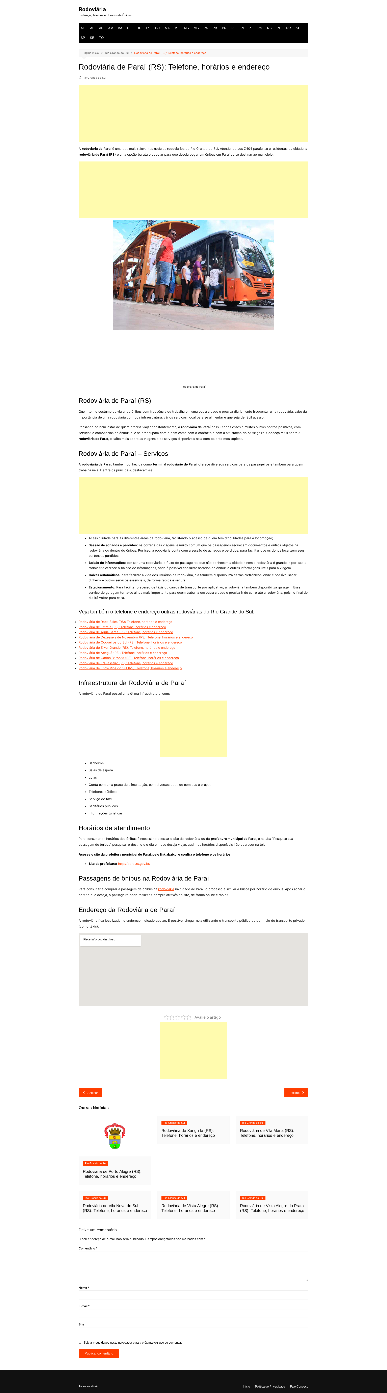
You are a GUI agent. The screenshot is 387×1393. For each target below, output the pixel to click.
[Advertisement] (193, 113)
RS (269, 28)
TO (101, 38)
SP (83, 38)
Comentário (88, 1248)
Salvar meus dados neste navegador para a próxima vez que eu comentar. (133, 1342)
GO (157, 28)
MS (186, 28)
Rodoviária (92, 9)
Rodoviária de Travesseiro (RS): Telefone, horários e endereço (126, 663)
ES (148, 28)
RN (259, 28)
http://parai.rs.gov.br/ (134, 864)
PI (242, 28)
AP (101, 28)
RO (279, 28)
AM (110, 28)
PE (233, 28)
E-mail (84, 1306)
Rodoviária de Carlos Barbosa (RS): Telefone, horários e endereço (129, 658)
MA (167, 28)
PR (224, 28)
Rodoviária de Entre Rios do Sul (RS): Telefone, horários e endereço (130, 668)
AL (92, 28)
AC (83, 28)
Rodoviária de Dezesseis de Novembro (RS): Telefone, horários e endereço (136, 637)
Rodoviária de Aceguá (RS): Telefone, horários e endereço (123, 653)
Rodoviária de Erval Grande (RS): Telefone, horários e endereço (127, 647)
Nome (84, 1287)
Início (246, 1386)
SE (92, 38)
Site (81, 1324)
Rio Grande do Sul (94, 77)
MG (196, 28)
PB (215, 28)
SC (298, 28)
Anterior (92, 1092)
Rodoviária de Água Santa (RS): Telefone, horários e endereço (126, 632)
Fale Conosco (299, 1386)
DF (139, 28)
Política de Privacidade (270, 1386)
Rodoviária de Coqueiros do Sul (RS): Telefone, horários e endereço (130, 642)
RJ (251, 28)
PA (206, 28)
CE (129, 28)
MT (177, 28)
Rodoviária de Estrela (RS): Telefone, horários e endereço (122, 627)
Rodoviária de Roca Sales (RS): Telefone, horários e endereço (125, 622)
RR (288, 28)
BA (120, 28)
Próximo (294, 1092)
